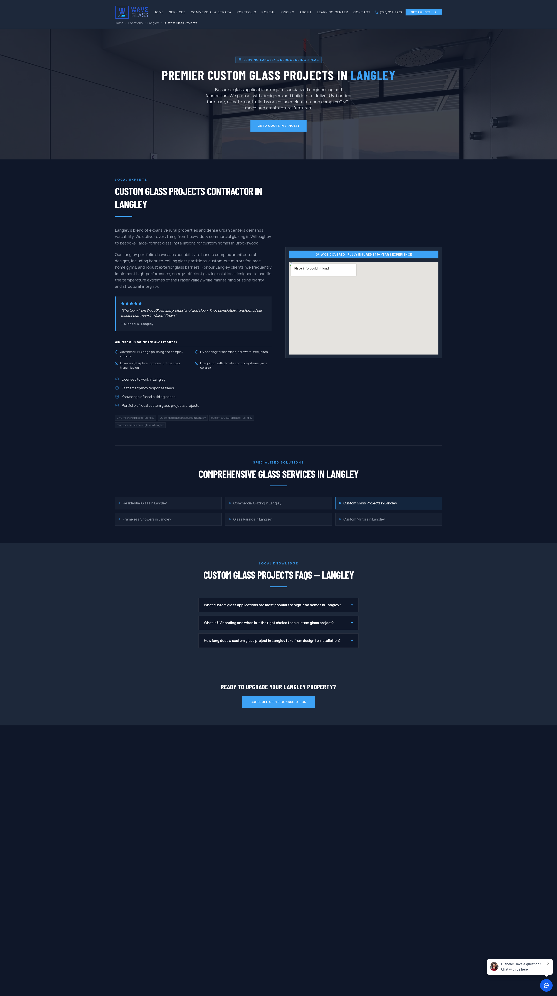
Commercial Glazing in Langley (257, 503)
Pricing (288, 12)
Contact (362, 12)
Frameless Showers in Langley (147, 519)
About (306, 12)
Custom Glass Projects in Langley (370, 503)
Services (177, 12)
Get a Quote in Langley (278, 126)
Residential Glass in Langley (145, 503)
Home (159, 12)
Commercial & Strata (211, 12)
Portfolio (247, 12)
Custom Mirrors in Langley (364, 519)
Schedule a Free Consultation (279, 702)
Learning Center (332, 12)
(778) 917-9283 (391, 12)
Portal (268, 12)
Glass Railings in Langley (252, 519)
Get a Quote (421, 12)
